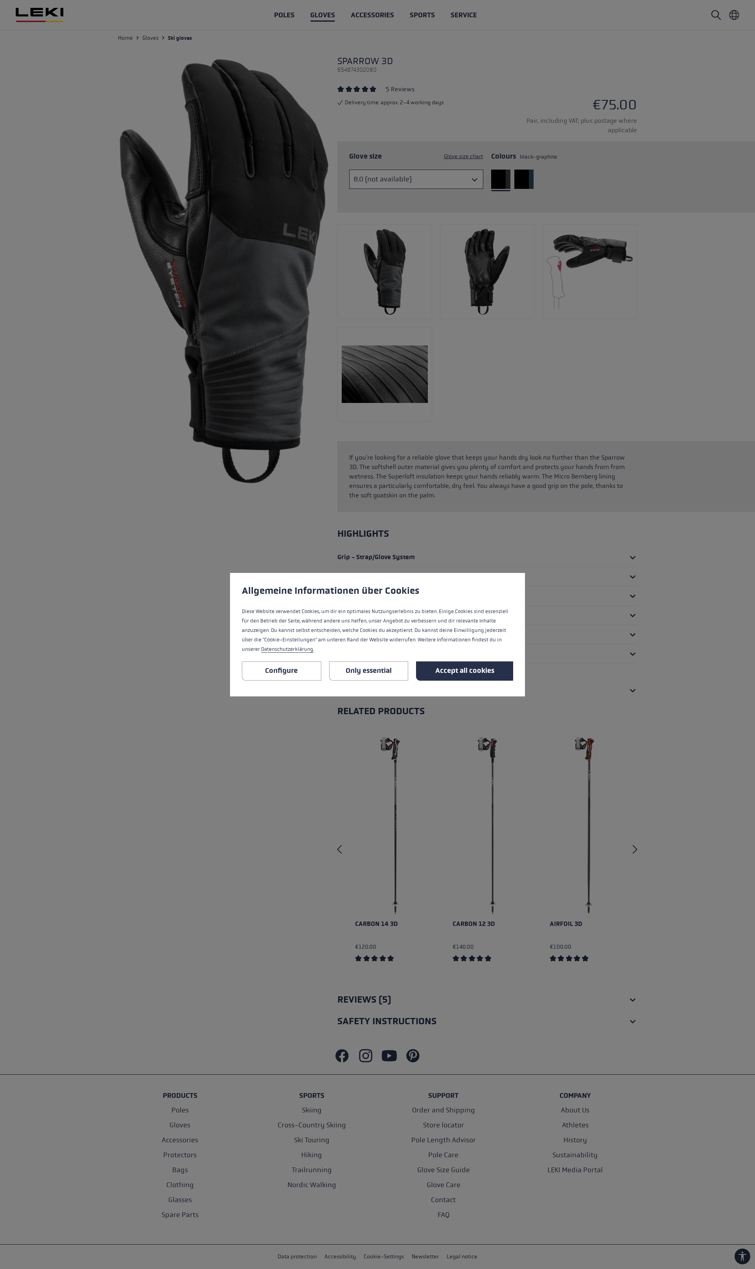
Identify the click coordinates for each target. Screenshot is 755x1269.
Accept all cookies (464, 670)
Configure (281, 670)
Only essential (369, 670)
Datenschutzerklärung (287, 649)
